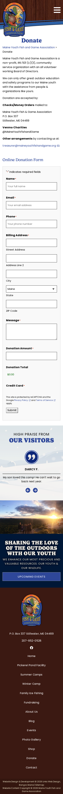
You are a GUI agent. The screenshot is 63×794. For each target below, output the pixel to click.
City (8, 280)
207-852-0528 (31, 641)
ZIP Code (11, 311)
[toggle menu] (57, 10)
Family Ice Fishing (31, 693)
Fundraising (31, 702)
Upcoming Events (31, 577)
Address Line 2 (15, 265)
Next (35, 490)
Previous (28, 490)
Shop (31, 749)
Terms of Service (44, 400)
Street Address (15, 249)
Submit (12, 410)
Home (32, 656)
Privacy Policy (21, 400)
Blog (31, 721)
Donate (31, 758)
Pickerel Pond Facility (31, 665)
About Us (31, 712)
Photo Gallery (31, 740)
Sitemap (39, 784)
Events (31, 730)
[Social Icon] (31, 648)
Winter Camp (31, 684)
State (9, 295)
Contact (31, 767)
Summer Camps (31, 675)
